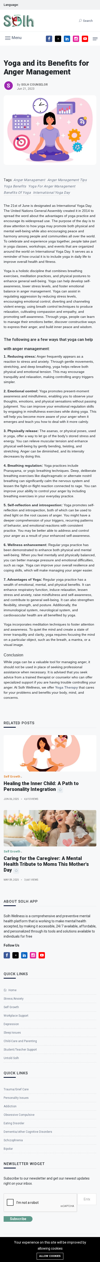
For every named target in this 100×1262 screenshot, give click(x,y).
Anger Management (29, 180)
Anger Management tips (67, 180)
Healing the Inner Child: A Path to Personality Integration (41, 786)
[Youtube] (85, 39)
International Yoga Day (51, 192)
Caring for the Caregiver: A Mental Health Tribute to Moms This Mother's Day (46, 864)
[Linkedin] (67, 39)
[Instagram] (76, 39)
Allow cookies (50, 1256)
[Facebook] (49, 39)
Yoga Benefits (15, 186)
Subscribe (18, 1219)
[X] (58, 39)
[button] (13, 37)
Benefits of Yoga (17, 192)
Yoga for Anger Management (51, 186)
